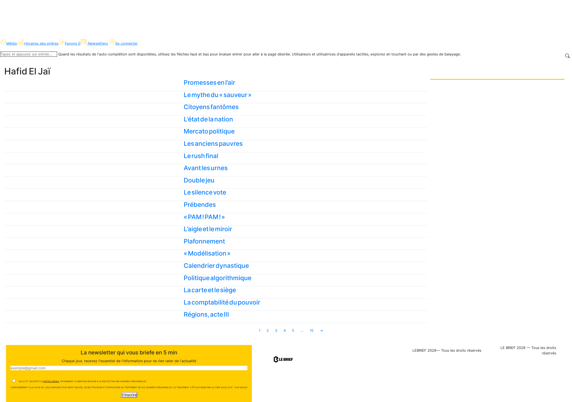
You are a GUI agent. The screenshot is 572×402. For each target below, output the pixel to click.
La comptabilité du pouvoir (222, 302)
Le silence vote (205, 192)
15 (311, 330)
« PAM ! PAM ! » (204, 217)
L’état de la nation (208, 119)
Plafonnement (204, 241)
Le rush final (201, 156)
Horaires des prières (41, 43)
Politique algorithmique (217, 278)
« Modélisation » (207, 253)
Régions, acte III (206, 314)
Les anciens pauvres (213, 143)
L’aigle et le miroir (208, 229)
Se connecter (126, 43)
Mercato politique (209, 131)
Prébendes (200, 204)
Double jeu (199, 180)
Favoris (72, 43)
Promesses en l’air (209, 82)
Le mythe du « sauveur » (218, 95)
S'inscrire (129, 395)
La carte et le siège (210, 290)
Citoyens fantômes (211, 107)
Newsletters (98, 43)
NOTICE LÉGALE (51, 381)
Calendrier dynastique (216, 265)
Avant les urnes (206, 168)
